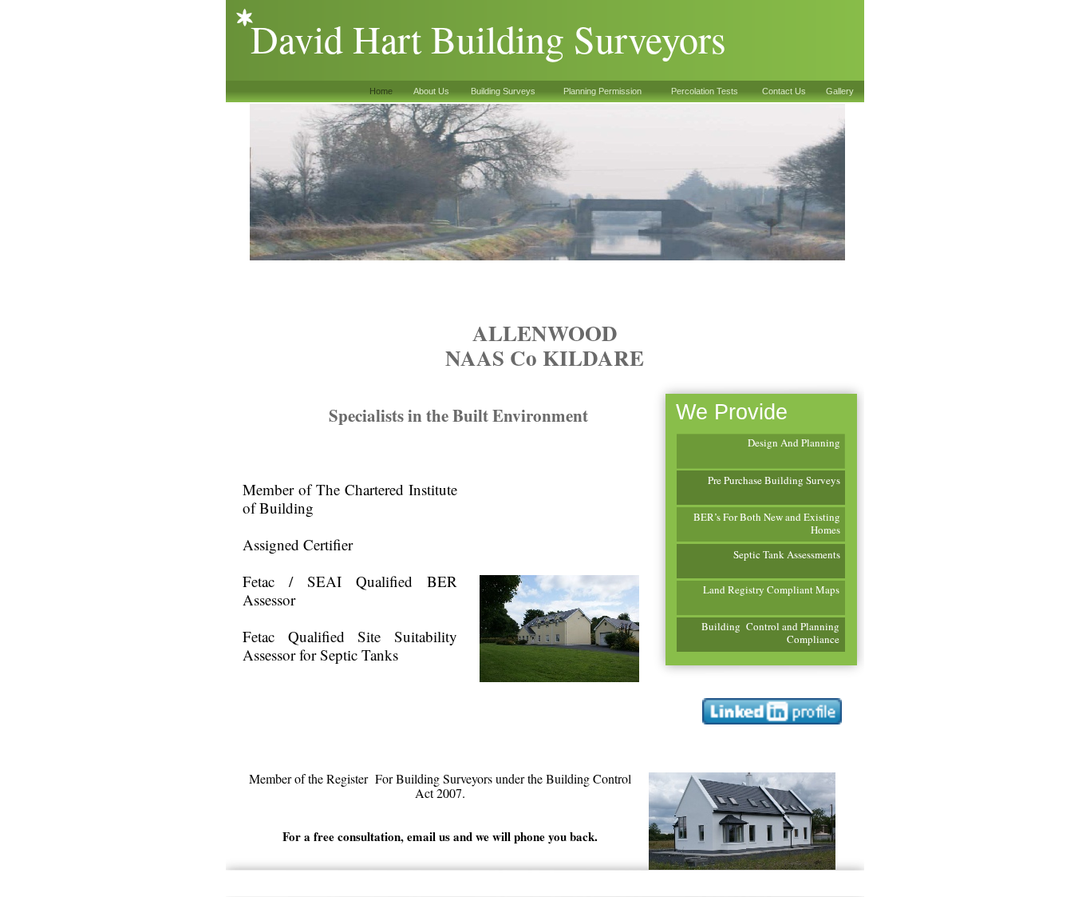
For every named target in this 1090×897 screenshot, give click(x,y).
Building (784, 480)
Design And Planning (794, 442)
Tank (773, 554)
